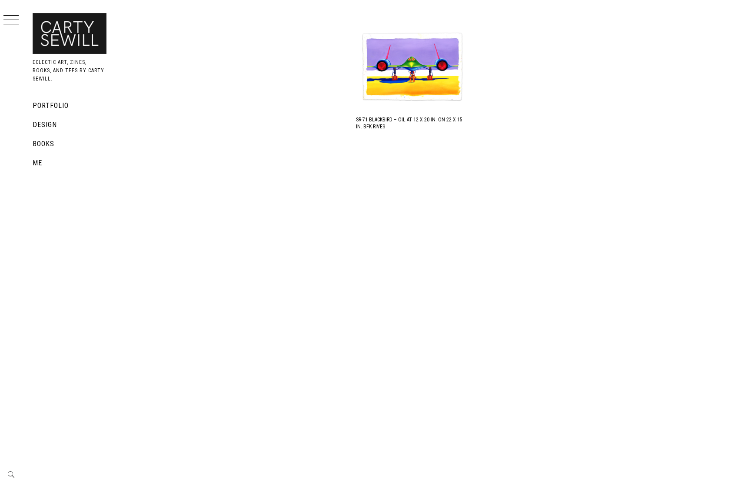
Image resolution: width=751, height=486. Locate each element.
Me (37, 163)
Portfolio (51, 105)
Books (43, 144)
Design (45, 125)
